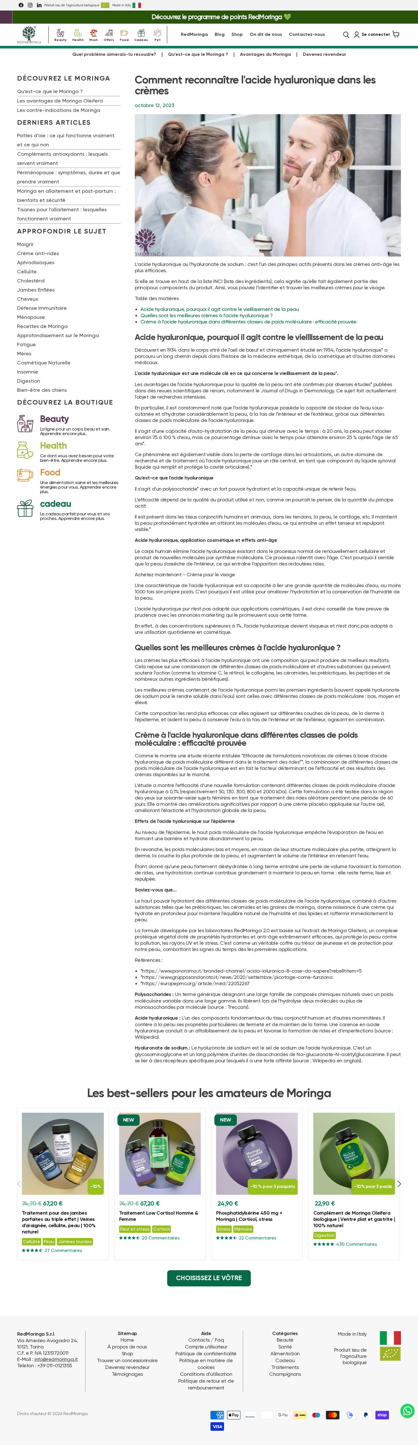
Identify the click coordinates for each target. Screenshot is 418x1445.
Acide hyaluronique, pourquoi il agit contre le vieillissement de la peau (219, 309)
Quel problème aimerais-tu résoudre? (114, 54)
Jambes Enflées (36, 290)
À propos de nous (127, 1347)
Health (78, 39)
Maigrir (25, 244)
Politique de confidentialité (206, 1353)
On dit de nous (266, 34)
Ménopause (31, 317)
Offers (109, 39)
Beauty (60, 39)
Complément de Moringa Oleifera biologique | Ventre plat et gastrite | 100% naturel (354, 1219)
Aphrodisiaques (35, 262)
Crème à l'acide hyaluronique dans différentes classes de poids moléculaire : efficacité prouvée (248, 322)
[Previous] (19, 1184)
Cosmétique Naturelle (44, 363)
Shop (237, 34)
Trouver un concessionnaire (127, 1360)
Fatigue (26, 344)
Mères (24, 353)
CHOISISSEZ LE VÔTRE (209, 1278)
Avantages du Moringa (265, 54)
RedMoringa (194, 34)
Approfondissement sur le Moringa (58, 335)
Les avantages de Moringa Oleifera (60, 101)
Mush (93, 39)
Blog (220, 34)
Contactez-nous (307, 34)
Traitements (285, 1367)
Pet (157, 39)
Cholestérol (31, 281)
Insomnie (27, 372)
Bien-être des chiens (42, 390)
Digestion (28, 381)
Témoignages (127, 1374)
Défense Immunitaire (42, 308)
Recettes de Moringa (42, 326)
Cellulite (27, 271)
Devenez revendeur (324, 54)
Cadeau (141, 39)
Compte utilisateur (206, 1347)
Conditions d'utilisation (206, 1374)
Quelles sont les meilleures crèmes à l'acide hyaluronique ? (206, 315)
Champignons (285, 1374)
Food (124, 39)
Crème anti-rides (38, 253)
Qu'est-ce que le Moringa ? (198, 54)
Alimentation (285, 1353)
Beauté (285, 1340)
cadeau (55, 504)
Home (127, 1340)
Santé (285, 1347)
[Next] (399, 1184)
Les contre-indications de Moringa (58, 110)
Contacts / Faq (206, 1340)
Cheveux (27, 299)
